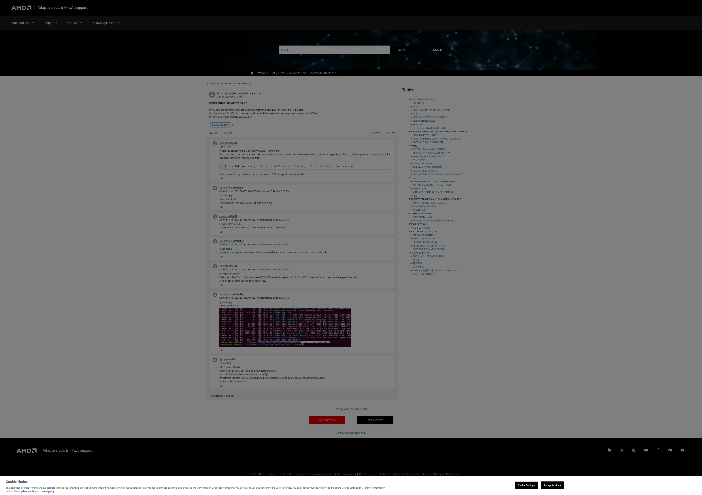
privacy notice (28, 491)
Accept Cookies (552, 485)
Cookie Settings (526, 485)
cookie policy (47, 491)
